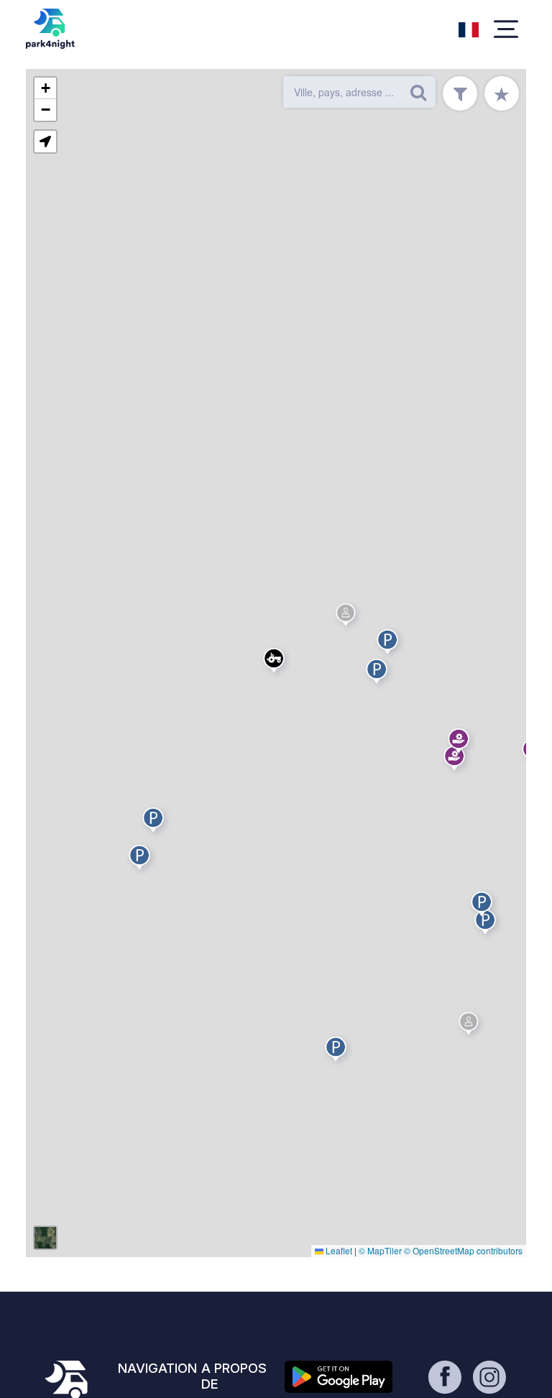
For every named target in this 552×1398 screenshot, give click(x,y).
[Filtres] (460, 93)
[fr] (468, 28)
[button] (379, 674)
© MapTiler (380, 1250)
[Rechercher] (418, 92)
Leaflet (337, 1250)
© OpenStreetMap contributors (463, 1250)
